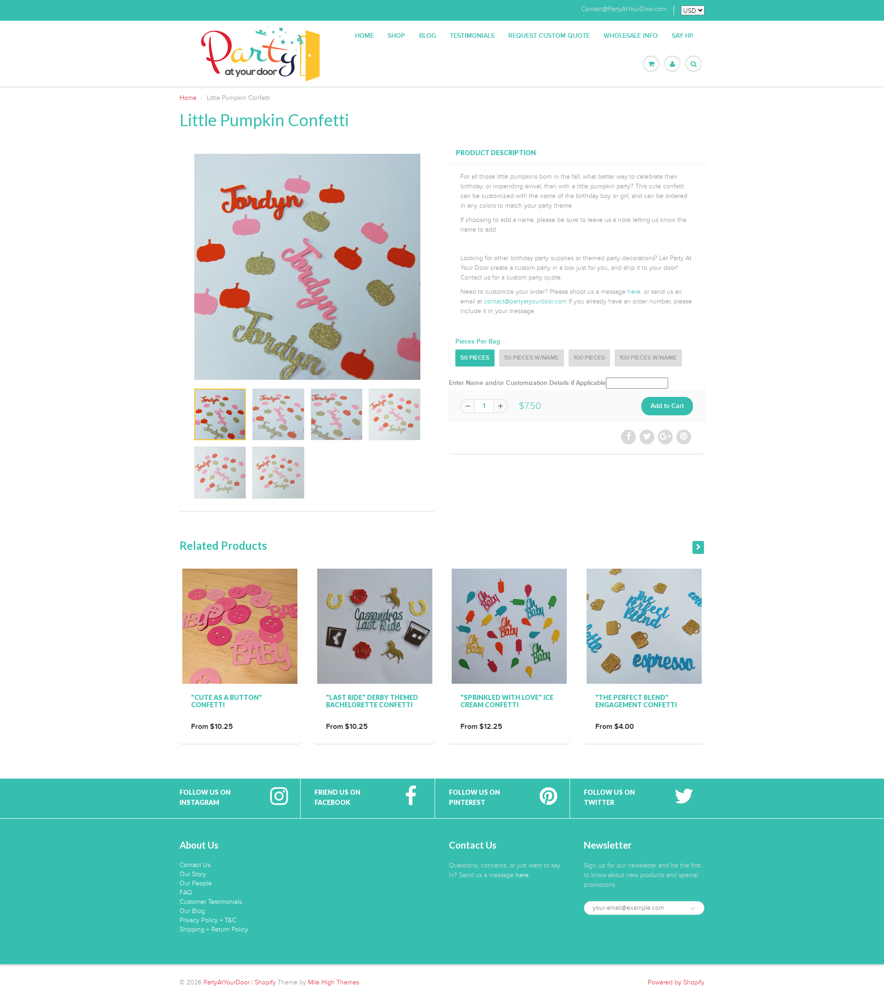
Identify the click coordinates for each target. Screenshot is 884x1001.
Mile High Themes (333, 982)
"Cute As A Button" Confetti (226, 701)
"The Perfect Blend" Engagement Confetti (636, 701)
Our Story (193, 874)
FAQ (186, 892)
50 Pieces (474, 358)
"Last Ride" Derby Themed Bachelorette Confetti (372, 701)
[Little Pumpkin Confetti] (307, 267)
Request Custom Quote (549, 36)
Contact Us (195, 865)
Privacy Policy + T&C (208, 920)
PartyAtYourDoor (227, 982)
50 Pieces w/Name (531, 358)
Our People (196, 883)
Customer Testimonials (211, 902)
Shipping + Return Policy (214, 929)
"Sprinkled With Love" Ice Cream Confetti (506, 701)
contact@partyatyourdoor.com (525, 301)
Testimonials (472, 36)
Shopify (265, 982)
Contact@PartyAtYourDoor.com (624, 9)
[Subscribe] (693, 908)
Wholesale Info (631, 36)
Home (364, 36)
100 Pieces (589, 358)
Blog (427, 36)
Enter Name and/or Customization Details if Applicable (527, 383)
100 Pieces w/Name (648, 358)
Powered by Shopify (676, 982)
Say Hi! (682, 36)
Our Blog (192, 911)
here (634, 292)
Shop (396, 36)
